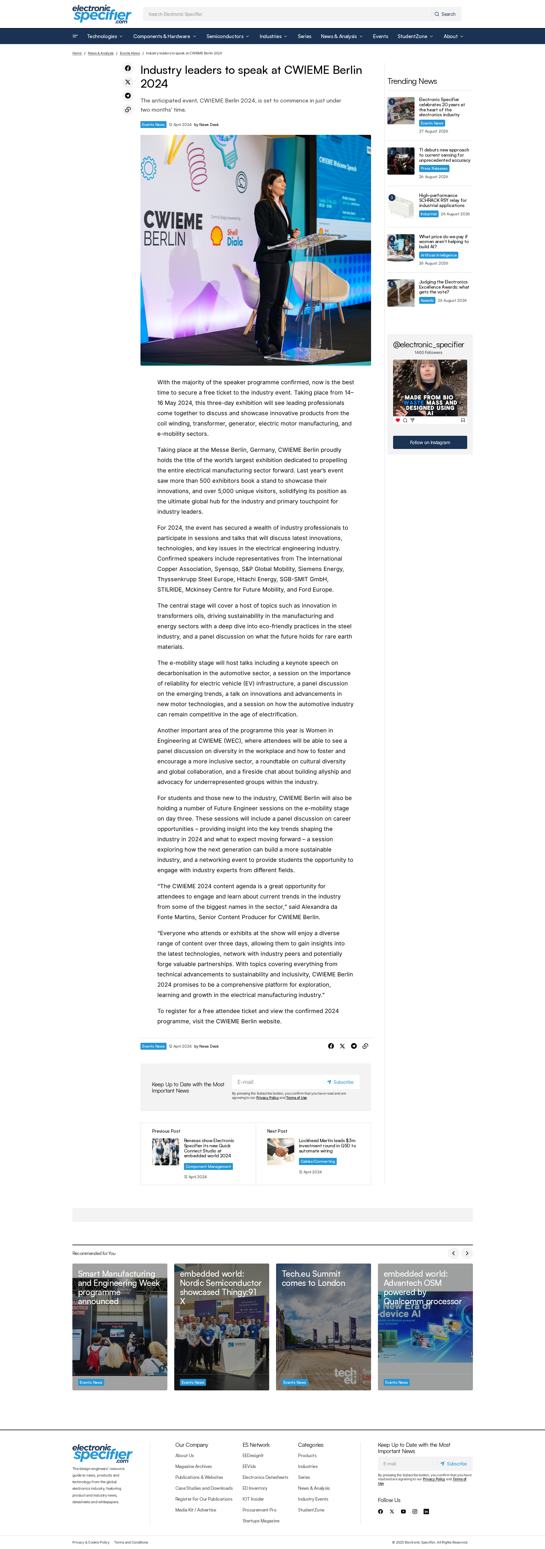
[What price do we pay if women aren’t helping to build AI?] (401, 247)
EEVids (249, 1466)
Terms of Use (296, 1097)
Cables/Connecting (318, 1161)
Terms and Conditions (131, 1542)
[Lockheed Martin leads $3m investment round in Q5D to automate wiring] (313, 1154)
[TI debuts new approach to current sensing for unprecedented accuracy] (401, 161)
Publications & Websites (199, 1477)
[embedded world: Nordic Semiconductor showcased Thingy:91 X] (221, 1327)
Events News (130, 53)
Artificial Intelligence (439, 255)
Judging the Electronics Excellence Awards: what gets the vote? (444, 287)
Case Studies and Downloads (204, 1488)
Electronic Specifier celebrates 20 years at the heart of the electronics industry (442, 107)
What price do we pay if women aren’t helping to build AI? (444, 241)
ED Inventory (255, 1488)
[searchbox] (287, 14)
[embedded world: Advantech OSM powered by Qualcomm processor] (425, 1327)
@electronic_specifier (428, 344)
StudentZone (311, 1510)
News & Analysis (101, 53)
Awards (427, 300)
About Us (184, 1455)
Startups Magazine (261, 1521)
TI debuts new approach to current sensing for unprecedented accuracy (445, 155)
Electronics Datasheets (265, 1477)
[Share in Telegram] (128, 96)
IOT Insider (253, 1499)
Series (304, 1477)
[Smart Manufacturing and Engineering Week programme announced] (119, 1327)
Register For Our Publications (203, 1499)
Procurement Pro (259, 1510)
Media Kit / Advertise (195, 1510)
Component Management (208, 1166)
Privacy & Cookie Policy (91, 1542)
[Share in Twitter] (128, 82)
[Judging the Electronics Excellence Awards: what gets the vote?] (401, 293)
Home (77, 53)
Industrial (429, 213)
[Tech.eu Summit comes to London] (323, 1327)
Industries (308, 1466)
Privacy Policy (267, 1097)
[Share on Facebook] (128, 68)
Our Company (191, 1444)
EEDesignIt (253, 1455)
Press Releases (434, 168)
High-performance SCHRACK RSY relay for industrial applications (443, 200)
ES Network (256, 1444)
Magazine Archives (193, 1466)
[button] (75, 36)
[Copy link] (128, 110)
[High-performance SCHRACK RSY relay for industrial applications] (401, 206)
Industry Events (313, 1499)
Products (307, 1455)
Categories (310, 1444)
